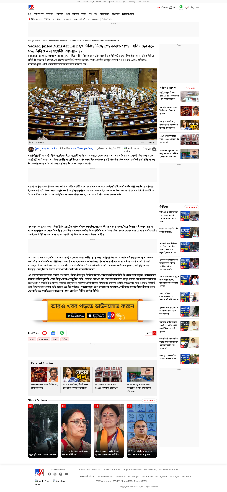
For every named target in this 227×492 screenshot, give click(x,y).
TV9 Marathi (120, 476)
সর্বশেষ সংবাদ (167, 88)
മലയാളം (131, 1)
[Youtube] (44, 333)
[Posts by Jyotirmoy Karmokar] (31, 149)
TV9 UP (116, 481)
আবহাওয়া (67, 19)
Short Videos (37, 400)
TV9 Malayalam (103, 481)
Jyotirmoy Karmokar (46, 148)
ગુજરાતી (111, 1)
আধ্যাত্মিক (116, 14)
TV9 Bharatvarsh (104, 476)
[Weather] (171, 7)
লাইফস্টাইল (104, 14)
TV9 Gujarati (161, 476)
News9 (85, 1)
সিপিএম (64, 339)
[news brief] (162, 7)
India (44, 40)
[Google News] (53, 333)
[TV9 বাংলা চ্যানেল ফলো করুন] (180, 7)
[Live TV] (186, 7)
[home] (29, 13)
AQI (175, 7)
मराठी (104, 1)
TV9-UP (146, 1)
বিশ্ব (95, 14)
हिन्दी (79, 1)
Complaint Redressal (132, 469)
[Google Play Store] (43, 483)
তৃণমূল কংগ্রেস (43, 339)
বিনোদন (75, 14)
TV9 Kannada (146, 476)
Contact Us (84, 469)
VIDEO (47, 19)
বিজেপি (55, 339)
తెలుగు (98, 1)
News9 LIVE (127, 481)
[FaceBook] (49, 474)
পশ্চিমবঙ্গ (59, 14)
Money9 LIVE (140, 481)
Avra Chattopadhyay (82, 148)
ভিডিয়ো (164, 207)
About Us (96, 469)
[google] (133, 149)
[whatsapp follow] (62, 333)
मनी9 (139, 1)
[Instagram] (60, 474)
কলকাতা (49, 14)
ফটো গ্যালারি (57, 19)
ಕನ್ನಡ (92, 1)
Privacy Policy (150, 469)
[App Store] (61, 483)
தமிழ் (124, 1)
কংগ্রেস (32, 339)
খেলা (68, 14)
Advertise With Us (111, 469)
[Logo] (31, 7)
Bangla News (34, 40)
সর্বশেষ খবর (38, 14)
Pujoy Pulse (107, 19)
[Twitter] (54, 474)
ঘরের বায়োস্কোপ (93, 19)
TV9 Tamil (187, 476)
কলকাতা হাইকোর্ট (79, 19)
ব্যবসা (83, 14)
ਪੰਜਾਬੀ (118, 1)
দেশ (90, 14)
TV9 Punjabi (174, 476)
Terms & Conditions (168, 469)
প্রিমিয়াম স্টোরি (128, 14)
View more (148, 400)
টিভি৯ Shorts (36, 19)
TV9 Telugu (133, 476)
